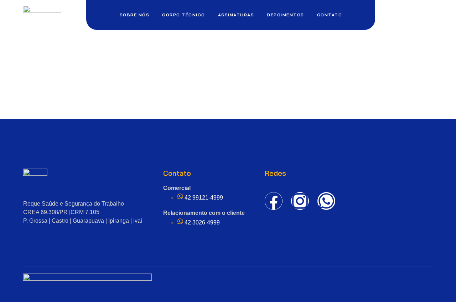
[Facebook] (274, 201)
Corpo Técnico (183, 14)
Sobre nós (135, 14)
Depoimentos (285, 14)
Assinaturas (236, 14)
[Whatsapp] (326, 201)
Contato (329, 14)
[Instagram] (300, 201)
